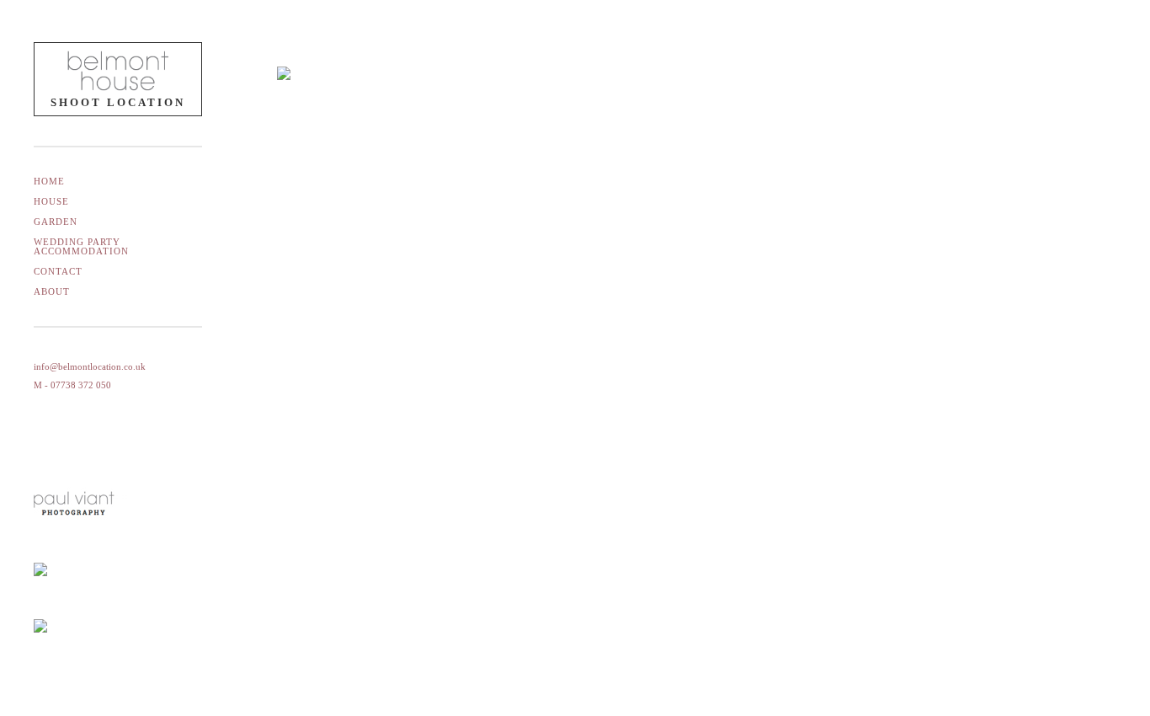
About (52, 291)
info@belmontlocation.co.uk (90, 366)
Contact (58, 271)
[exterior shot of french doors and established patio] (378, 134)
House (51, 201)
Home (49, 181)
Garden (55, 221)
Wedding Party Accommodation (81, 246)
